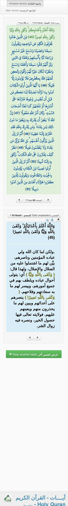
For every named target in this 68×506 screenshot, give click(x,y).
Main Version (20, 10)
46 (44, 85)
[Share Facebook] (52, 219)
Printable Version (25, 3)
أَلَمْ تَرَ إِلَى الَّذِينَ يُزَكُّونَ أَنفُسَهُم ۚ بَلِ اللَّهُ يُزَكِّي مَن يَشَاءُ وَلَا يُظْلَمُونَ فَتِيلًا (32, 140)
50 (33, 161)
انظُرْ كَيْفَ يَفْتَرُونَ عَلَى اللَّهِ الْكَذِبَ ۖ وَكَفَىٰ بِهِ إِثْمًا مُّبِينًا (32, 154)
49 (20, 147)
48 (26, 133)
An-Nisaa (46, 22)
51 (28, 189)
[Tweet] (48, 219)
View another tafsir (35, 354)
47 (16, 113)
